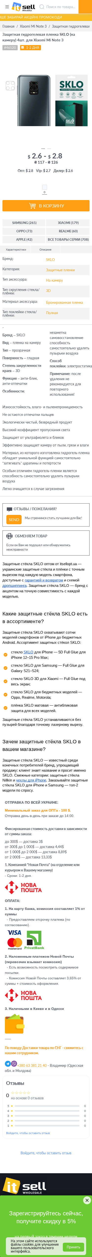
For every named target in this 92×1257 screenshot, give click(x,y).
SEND (14, 519)
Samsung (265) (24, 223)
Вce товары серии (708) (68, 239)
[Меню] (7, 7)
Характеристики (16, 249)
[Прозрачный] (44, 187)
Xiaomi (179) (68, 223)
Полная (52, 313)
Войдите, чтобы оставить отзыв (28, 1133)
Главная (8, 26)
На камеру (54, 280)
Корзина (85, 1)
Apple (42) (24, 239)
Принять (73, 1247)
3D (48, 291)
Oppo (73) (24, 231)
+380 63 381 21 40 (32, 1065)
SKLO (50, 259)
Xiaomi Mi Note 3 (33, 26)
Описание (45, 249)
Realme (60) (68, 231)
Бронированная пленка (64, 302)
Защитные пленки (60, 270)
